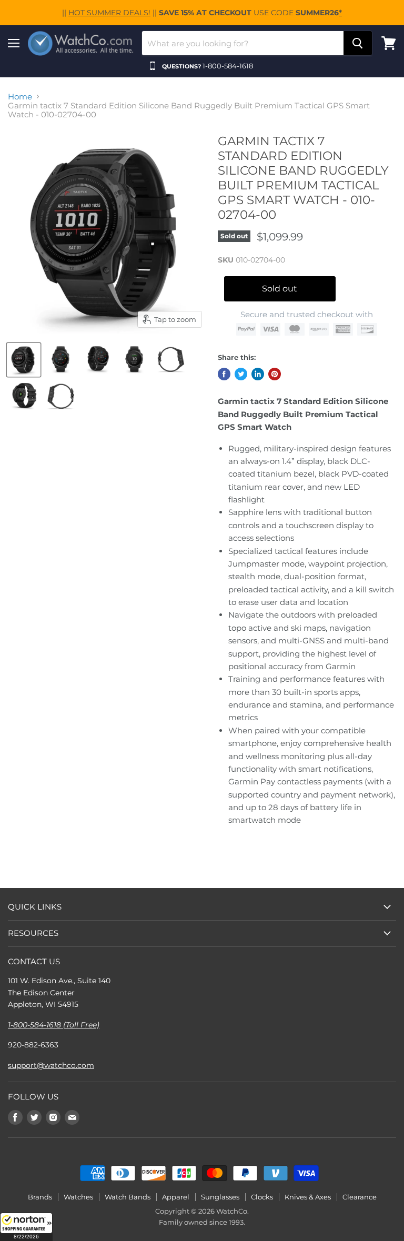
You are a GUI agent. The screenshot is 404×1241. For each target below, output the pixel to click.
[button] (26, 1227)
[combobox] (243, 43)
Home (20, 96)
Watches (78, 1197)
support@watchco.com (51, 1065)
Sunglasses (220, 1197)
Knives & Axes (308, 1197)
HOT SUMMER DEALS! (109, 12)
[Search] (358, 43)
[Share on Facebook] (224, 374)
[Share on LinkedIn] (257, 374)
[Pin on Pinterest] (274, 374)
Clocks (262, 1197)
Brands (40, 1197)
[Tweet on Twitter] (241, 374)
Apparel (175, 1197)
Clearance (359, 1197)
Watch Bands (127, 1197)
